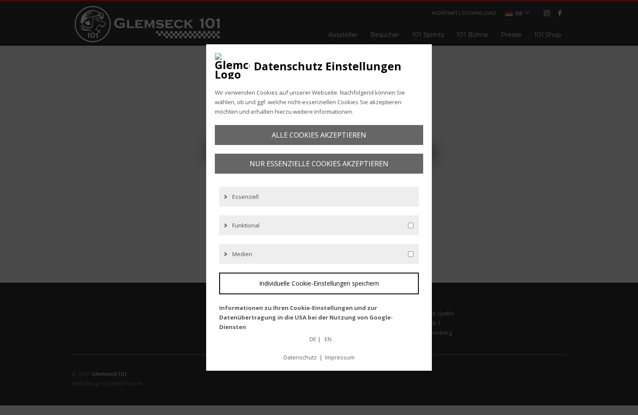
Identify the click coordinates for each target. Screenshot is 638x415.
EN (328, 339)
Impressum (340, 357)
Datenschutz (300, 357)
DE (312, 339)
